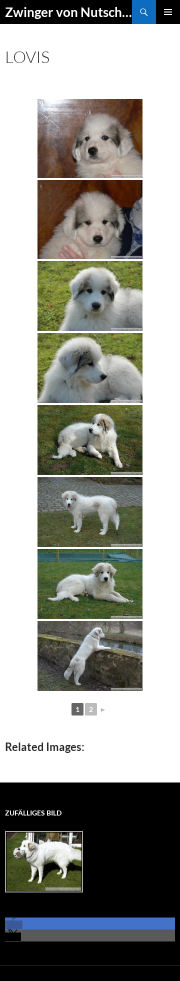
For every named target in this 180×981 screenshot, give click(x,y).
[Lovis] (90, 138)
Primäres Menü (168, 12)
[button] (13, 924)
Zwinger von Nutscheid (68, 12)
